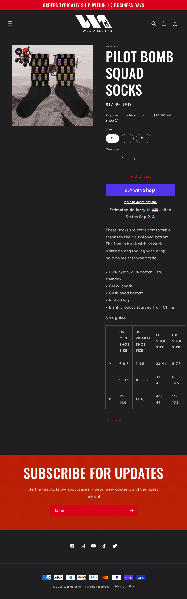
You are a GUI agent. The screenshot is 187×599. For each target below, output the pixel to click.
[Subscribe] (131, 510)
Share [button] (116, 420)
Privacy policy (124, 586)
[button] (10, 23)
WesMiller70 (72, 586)
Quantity (112, 149)
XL (143, 138)
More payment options (140, 201)
